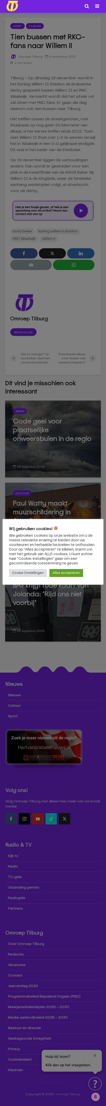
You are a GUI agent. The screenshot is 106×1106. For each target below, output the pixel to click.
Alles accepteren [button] (66, 573)
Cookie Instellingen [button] (28, 573)
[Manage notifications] (95, 1097)
